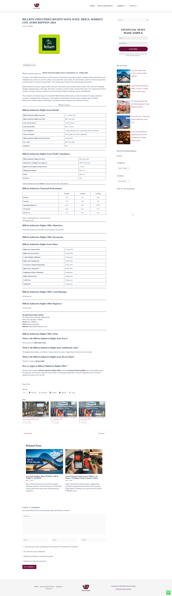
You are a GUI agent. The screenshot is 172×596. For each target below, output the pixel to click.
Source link (26, 384)
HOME (92, 6)
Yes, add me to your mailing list (34, 552)
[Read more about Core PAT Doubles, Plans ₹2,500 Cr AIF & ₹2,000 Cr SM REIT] (44, 461)
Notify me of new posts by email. (35, 561)
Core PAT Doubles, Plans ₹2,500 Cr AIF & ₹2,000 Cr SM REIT (42, 477)
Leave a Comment (27, 26)
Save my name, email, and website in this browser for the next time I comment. (51, 547)
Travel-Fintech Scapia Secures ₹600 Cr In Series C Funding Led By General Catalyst (81, 477)
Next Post (102, 433)
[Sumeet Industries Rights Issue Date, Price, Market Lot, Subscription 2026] (64, 409)
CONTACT (133, 6)
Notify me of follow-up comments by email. (38, 556)
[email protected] (33, 324)
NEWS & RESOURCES (105, 6)
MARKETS (121, 6)
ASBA (83, 370)
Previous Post (27, 433)
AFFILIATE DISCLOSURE (123, 589)
